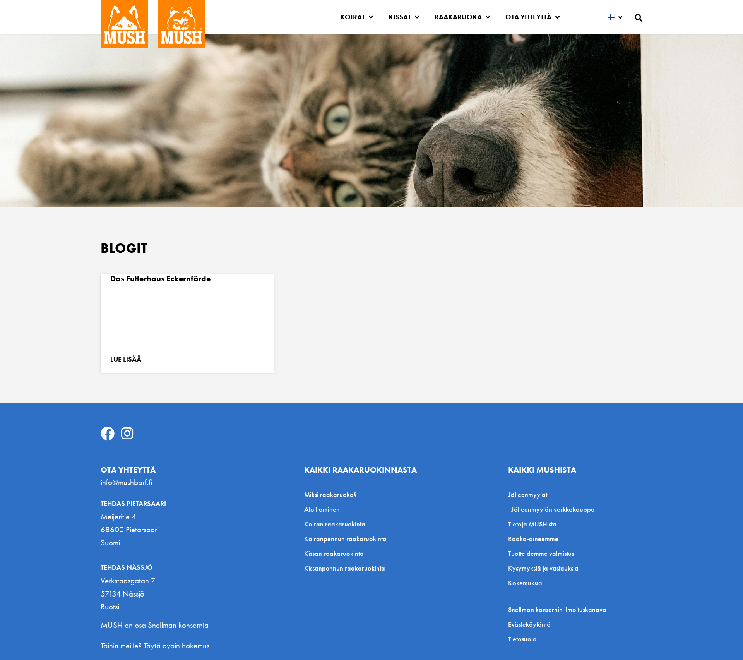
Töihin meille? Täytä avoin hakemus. (156, 645)
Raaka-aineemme (533, 538)
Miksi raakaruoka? (330, 494)
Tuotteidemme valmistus (541, 553)
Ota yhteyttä (528, 16)
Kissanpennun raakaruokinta (344, 568)
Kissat (400, 16)
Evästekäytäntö (529, 624)
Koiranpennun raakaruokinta (345, 538)
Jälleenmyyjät (527, 494)
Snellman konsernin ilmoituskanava (557, 610)
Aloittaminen (322, 509)
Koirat (352, 16)
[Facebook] (108, 434)
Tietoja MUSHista (532, 523)
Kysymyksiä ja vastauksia (543, 568)
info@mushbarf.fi (126, 482)
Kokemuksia (525, 582)
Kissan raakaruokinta (334, 553)
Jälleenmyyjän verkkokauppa (553, 509)
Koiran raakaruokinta (334, 523)
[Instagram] (127, 434)
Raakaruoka (458, 16)
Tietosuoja (522, 639)
